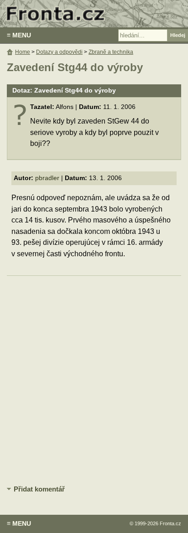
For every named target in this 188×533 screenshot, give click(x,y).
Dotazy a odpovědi (59, 52)
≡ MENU (19, 35)
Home (22, 52)
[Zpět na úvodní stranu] (94, 13)
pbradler (47, 178)
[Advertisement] (94, 379)
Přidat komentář (39, 489)
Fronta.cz (170, 523)
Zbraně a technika (111, 52)
